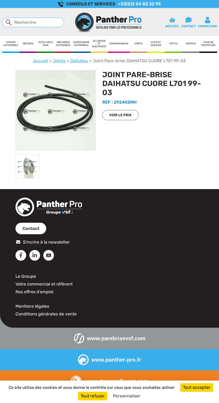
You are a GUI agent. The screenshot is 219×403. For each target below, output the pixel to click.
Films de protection (208, 43)
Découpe (28, 43)
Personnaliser (126, 395)
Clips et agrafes (156, 43)
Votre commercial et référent (44, 284)
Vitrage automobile (10, 43)
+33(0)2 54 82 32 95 (139, 3)
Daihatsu (79, 60)
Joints (138, 43)
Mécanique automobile (63, 43)
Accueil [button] (172, 26)
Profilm (191, 43)
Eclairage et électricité (99, 44)
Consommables (118, 43)
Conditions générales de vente (46, 313)
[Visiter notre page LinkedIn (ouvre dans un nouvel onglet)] (34, 255)
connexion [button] (207, 26)
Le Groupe (25, 276)
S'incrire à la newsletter (46, 242)
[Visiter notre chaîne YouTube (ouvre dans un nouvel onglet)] (48, 255)
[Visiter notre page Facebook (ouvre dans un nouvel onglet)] (20, 255)
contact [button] (188, 26)
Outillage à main (45, 43)
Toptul (173, 43)
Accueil (40, 60)
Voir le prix (120, 115)
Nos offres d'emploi (34, 291)
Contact (30, 228)
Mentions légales (32, 306)
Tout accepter (196, 387)
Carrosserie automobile (81, 43)
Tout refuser (93, 395)
